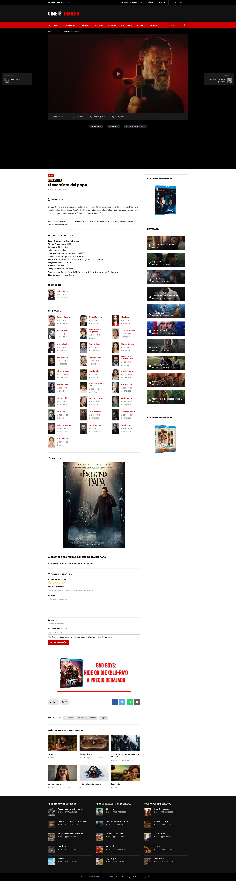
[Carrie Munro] (115, 374)
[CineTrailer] (63, 13)
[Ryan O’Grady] (83, 347)
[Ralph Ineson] (83, 428)
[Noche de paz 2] (166, 328)
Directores (126, 25)
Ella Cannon (62, 439)
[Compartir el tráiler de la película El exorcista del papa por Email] (137, 702)
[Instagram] (185, 2)
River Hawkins (63, 371)
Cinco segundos (160, 364)
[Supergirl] (99, 849)
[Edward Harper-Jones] (83, 387)
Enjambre (156, 261)
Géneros (151, 2)
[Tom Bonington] (83, 401)
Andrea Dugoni (127, 398)
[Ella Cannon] (51, 442)
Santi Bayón (62, 357)
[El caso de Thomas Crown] (166, 294)
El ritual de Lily (86, 754)
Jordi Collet (94, 371)
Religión (104, 718)
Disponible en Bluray (129, 2)
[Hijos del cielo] (166, 311)
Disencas (151, 877)
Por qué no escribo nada (164, 244)
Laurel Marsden (128, 330)
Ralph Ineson (95, 425)
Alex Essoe (125, 317)
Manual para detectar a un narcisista (170, 398)
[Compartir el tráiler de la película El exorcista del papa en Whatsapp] (130, 702)
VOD (142, 2)
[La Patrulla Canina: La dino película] (51, 824)
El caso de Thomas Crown (73, 2)
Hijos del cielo (159, 313)
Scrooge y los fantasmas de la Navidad (125, 755)
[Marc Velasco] (51, 387)
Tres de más (159, 834)
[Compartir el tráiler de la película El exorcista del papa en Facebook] (115, 702)
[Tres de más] (147, 837)
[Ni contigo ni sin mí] (147, 812)
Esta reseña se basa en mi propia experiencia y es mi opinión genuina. (82, 637)
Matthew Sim (127, 384)
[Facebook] (170, 2)
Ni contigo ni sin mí (162, 809)
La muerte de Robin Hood (117, 821)
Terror (58, 31)
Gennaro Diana (128, 412)
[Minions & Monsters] (99, 837)
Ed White (61, 412)
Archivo (161, 2)
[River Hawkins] (51, 374)
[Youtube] (180, 2)
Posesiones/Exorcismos (87, 718)
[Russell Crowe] (51, 320)
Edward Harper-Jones (96, 384)
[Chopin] (166, 346)
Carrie (50, 754)
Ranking (154, 25)
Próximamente (69, 25)
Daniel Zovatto (95, 317)
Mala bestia (159, 858)
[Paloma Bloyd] (83, 360)
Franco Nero (62, 330)
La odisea (62, 846)
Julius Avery (62, 291)
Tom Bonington (96, 398)
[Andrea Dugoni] (115, 401)
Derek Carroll (127, 425)
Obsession (110, 809)
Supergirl (110, 846)
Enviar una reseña (58, 642)
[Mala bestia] (147, 861)
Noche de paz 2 (159, 330)
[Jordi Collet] (83, 374)
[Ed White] (51, 414)
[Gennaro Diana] (115, 414)
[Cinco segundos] (166, 363)
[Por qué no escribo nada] (166, 243)
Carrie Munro (127, 371)
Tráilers (84, 25)
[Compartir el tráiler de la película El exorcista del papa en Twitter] (122, 702)
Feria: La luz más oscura (90, 784)
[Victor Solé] (51, 401)
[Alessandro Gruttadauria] (115, 360)
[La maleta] (166, 277)
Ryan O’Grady (95, 344)
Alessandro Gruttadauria (127, 357)
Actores (141, 25)
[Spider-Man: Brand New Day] (51, 837)
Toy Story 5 (111, 858)
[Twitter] (175, 2)
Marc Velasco (63, 384)
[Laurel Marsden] (115, 333)
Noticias (99, 25)
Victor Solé (62, 398)
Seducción (115, 784)
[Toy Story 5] (99, 861)
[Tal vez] (147, 849)
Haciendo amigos (162, 821)
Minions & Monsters (114, 834)
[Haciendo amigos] (147, 824)
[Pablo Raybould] (51, 428)
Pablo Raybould (64, 425)
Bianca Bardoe (127, 344)
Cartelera (53, 25)
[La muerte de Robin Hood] (99, 824)
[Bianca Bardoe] (115, 347)
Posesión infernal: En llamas (70, 809)
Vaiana (61, 858)
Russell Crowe (63, 317)
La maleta (157, 278)
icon (62, 742)
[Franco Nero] (51, 333)
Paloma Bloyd (95, 357)
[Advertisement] (118, 147)
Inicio (50, 31)
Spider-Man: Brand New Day (70, 834)
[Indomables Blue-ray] (165, 454)
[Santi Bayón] (51, 360)
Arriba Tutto (158, 381)
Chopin (155, 347)
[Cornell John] (51, 347)
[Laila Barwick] (83, 414)
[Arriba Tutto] (166, 380)
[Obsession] (99, 812)
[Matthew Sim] (115, 387)
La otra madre (54, 784)
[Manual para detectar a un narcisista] (166, 397)
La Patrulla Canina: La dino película (73, 821)
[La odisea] (51, 849)
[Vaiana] (51, 861)
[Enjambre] (166, 260)
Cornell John (63, 344)
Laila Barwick (95, 412)
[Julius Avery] (51, 294)
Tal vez (157, 846)
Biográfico (69, 718)
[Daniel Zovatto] (83, 320)
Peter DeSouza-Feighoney (96, 330)
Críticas (112, 25)
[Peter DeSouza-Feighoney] (83, 333)
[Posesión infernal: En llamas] (51, 812)
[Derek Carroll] (115, 428)
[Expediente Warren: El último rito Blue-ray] (165, 215)
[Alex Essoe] (115, 320)
